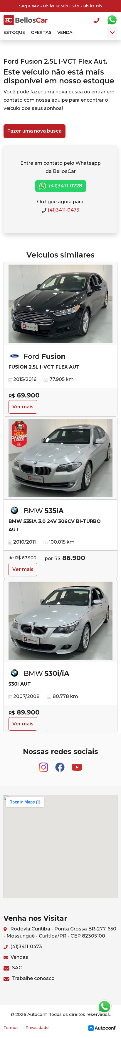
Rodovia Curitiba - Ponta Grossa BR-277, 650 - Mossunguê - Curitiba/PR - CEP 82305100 (60, 932)
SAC (16, 968)
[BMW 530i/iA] (60, 621)
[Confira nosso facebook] (60, 765)
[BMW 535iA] (60, 458)
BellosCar (26, 20)
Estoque (14, 32)
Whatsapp (111, 20)
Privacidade (37, 1027)
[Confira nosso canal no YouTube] (77, 765)
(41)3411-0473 (62, 210)
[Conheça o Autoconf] (101, 1028)
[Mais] (112, 32)
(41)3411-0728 (65, 186)
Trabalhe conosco (33, 978)
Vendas (18, 957)
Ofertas (41, 32)
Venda (65, 32)
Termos (11, 1027)
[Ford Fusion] (60, 304)
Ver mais (22, 407)
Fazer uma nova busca (34, 131)
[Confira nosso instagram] (44, 765)
